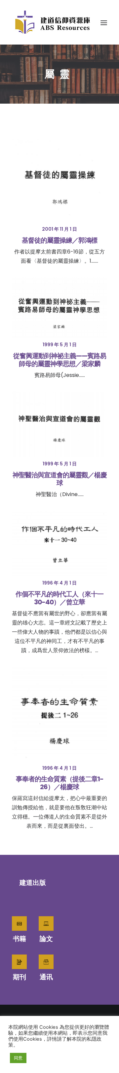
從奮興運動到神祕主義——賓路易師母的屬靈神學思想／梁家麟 (59, 359)
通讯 (46, 977)
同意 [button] (18, 1057)
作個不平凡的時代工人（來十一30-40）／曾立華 (59, 598)
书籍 (19, 939)
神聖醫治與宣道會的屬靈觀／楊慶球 (60, 478)
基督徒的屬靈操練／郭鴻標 (59, 240)
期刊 (19, 977)
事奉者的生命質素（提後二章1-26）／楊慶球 (59, 782)
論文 (46, 939)
